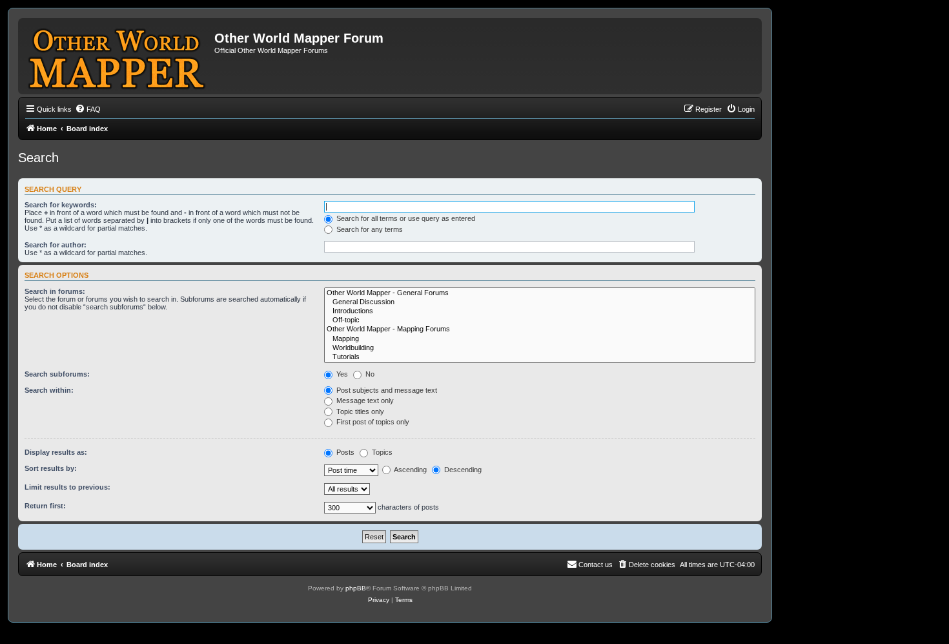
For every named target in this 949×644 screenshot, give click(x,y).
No (368, 374)
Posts (344, 452)
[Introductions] (539, 311)
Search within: (49, 390)
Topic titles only (359, 411)
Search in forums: (55, 291)
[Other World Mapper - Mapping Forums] (539, 329)
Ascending (410, 469)
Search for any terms (368, 229)
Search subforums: (57, 374)
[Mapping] (539, 339)
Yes (341, 374)
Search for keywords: (61, 205)
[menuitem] (88, 109)
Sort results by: (51, 468)
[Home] (117, 56)
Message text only (364, 400)
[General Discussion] (539, 302)
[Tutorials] (539, 357)
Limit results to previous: (67, 487)
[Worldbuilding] (539, 348)
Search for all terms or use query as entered (404, 218)
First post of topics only (371, 422)
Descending (462, 469)
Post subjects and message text (385, 390)
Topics (381, 452)
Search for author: (56, 245)
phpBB (355, 588)
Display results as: (56, 452)
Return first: (45, 506)
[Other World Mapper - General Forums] (539, 293)
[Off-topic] (539, 320)
